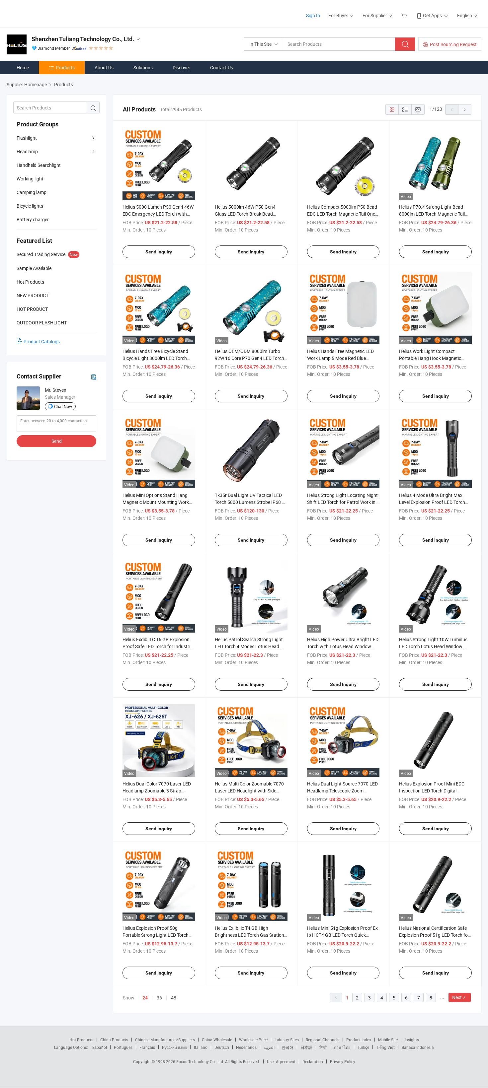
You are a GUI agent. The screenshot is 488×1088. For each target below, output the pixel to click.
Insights (412, 1039)
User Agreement (281, 1061)
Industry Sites (287, 1039)
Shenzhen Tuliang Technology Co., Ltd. (83, 38)
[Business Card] (93, 376)
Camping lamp (31, 192)
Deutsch (221, 1047)
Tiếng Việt (385, 1047)
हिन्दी (323, 1047)
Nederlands (246, 1047)
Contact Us (221, 67)
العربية (269, 1047)
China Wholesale (217, 1039)
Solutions (143, 67)
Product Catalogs (42, 341)
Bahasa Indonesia (418, 1047)
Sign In (313, 15)
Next (457, 997)
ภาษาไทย (342, 1047)
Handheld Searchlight (39, 165)
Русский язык (174, 1047)
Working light (30, 178)
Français (147, 1047)
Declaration (312, 1061)
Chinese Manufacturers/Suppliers (165, 1039)
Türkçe (363, 1047)
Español (99, 1047)
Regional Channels (322, 1039)
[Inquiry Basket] (404, 15)
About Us (104, 67)
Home (23, 67)
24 (145, 997)
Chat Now (63, 406)
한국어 (287, 1047)
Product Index (358, 1039)
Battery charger (33, 219)
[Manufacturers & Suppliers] (49, 13)
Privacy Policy (342, 1061)
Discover (181, 67)
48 (173, 997)
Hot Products (81, 1039)
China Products (114, 1039)
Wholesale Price (253, 1039)
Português (123, 1047)
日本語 (306, 1047)
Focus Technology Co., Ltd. (200, 1061)
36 (159, 997)
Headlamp (27, 151)
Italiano (200, 1047)
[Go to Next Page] (464, 109)
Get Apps (432, 15)
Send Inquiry (158, 251)
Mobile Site (388, 1039)
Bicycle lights (30, 206)
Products (65, 67)
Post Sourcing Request (453, 44)
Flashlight (27, 138)
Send (56, 441)
